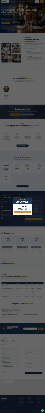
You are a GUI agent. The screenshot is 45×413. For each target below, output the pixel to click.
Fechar (23, 213)
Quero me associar (22, 211)
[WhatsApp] (42, 410)
